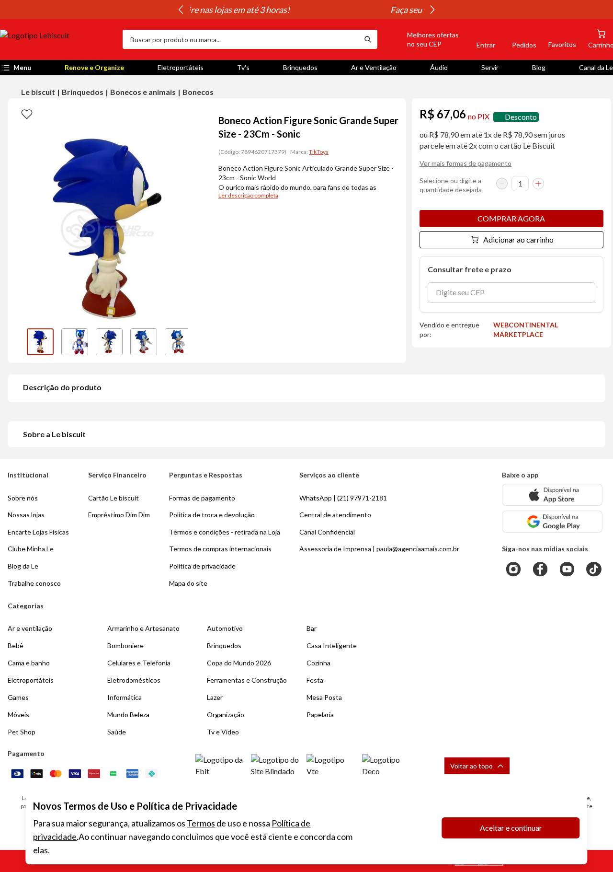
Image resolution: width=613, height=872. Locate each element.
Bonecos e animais (143, 91)
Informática (124, 697)
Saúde (116, 732)
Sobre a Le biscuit (54, 434)
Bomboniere (125, 645)
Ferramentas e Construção (247, 680)
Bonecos (198, 91)
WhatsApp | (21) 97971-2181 (343, 498)
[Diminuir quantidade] (502, 183)
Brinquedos (300, 67)
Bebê (15, 645)
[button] (422, 39)
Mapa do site (188, 583)
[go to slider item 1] (74, 341)
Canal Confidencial (327, 532)
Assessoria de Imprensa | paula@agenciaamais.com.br (379, 549)
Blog (538, 67)
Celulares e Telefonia (138, 663)
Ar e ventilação (30, 628)
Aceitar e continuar (511, 827)
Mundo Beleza (128, 714)
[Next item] (432, 9)
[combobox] (240, 39)
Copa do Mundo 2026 (239, 663)
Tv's (243, 67)
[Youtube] (567, 569)
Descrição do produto (62, 387)
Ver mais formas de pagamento (465, 163)
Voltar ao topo (471, 766)
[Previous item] (180, 9)
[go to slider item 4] (178, 341)
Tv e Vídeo (223, 732)
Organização (225, 714)
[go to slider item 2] (109, 341)
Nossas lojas (26, 515)
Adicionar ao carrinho (518, 239)
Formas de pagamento (202, 498)
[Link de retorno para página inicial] (57, 39)
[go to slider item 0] (40, 341)
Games (18, 697)
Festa (314, 680)
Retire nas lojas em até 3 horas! (306, 9)
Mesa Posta (324, 697)
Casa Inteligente (331, 645)
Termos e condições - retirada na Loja (224, 532)
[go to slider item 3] (143, 341)
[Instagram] (513, 569)
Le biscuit (38, 91)
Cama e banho (29, 663)
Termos (201, 823)
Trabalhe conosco (34, 583)
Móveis (18, 714)
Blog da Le (23, 566)
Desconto (521, 116)
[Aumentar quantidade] (538, 183)
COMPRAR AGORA (511, 218)
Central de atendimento (335, 515)
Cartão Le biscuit (113, 498)
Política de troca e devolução (212, 515)
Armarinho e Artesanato (143, 628)
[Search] (367, 39)
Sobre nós (23, 498)
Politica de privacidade (202, 566)
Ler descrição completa (248, 195)
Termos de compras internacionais (220, 549)
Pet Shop (21, 732)
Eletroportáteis (181, 67)
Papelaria (320, 714)
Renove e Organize (94, 67)
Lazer (215, 697)
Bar (311, 628)
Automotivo (225, 628)
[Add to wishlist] (26, 113)
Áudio (439, 67)
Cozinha (318, 663)
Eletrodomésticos (133, 680)
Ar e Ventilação (374, 67)
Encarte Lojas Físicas (38, 532)
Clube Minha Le (31, 549)
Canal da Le (596, 67)
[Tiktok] (593, 569)
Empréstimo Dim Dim (119, 515)
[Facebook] (540, 569)
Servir (490, 67)
